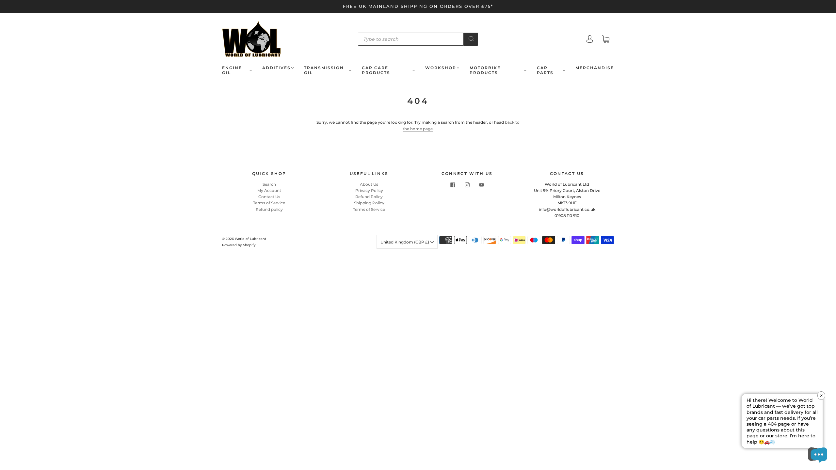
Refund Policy (369, 196)
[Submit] (471, 38)
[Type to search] (411, 39)
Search (269, 184)
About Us (369, 184)
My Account (269, 190)
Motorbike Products (485, 70)
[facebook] (452, 185)
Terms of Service (269, 202)
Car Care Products (376, 70)
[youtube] (481, 185)
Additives (276, 67)
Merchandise (594, 67)
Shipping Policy (369, 202)
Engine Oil (232, 70)
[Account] (590, 40)
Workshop (440, 67)
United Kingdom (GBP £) (405, 242)
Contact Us (269, 196)
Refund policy (269, 209)
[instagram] (467, 185)
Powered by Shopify (239, 245)
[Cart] (606, 40)
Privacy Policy (369, 190)
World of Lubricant (250, 239)
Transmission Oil (324, 70)
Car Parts (545, 70)
